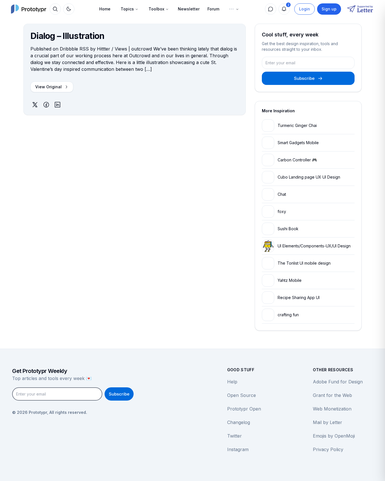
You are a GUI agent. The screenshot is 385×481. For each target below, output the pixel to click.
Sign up (329, 8)
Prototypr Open (244, 409)
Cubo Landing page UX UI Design (309, 177)
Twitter (234, 436)
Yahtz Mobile (290, 280)
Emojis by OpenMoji (334, 436)
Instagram (238, 449)
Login (304, 8)
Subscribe (304, 78)
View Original (48, 86)
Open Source (241, 395)
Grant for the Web (332, 395)
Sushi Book (288, 228)
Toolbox (156, 8)
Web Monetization (332, 409)
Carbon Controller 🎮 (297, 159)
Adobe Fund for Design (338, 382)
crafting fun (288, 314)
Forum (213, 8)
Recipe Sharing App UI (299, 297)
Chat (282, 194)
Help (232, 382)
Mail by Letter (327, 422)
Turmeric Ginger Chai (297, 125)
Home (104, 8)
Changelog (238, 422)
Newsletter (189, 8)
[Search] (55, 9)
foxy (282, 211)
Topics (127, 8)
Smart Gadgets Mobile (298, 142)
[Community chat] (270, 9)
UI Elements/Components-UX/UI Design (314, 245)
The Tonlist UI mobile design (304, 263)
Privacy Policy (328, 449)
